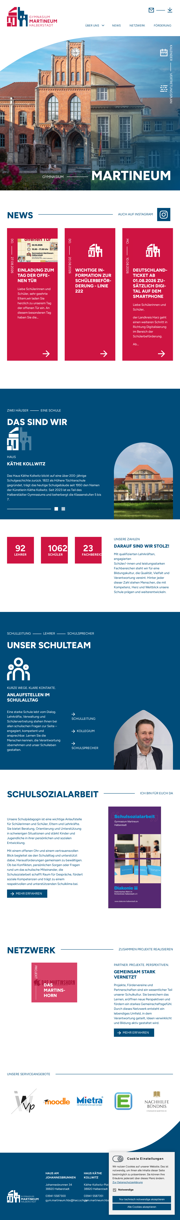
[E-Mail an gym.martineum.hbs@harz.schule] (151, 12)
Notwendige (125, 1189)
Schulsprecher (85, 748)
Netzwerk (137, 25)
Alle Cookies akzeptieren (141, 1206)
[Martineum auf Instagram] (165, 214)
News (116, 25)
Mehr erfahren (29, 893)
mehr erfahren (136, 1032)
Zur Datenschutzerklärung (127, 1182)
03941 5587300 (56, 1196)
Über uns (92, 25)
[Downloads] (170, 12)
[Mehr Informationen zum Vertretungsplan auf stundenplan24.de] (24, 1101)
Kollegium (86, 731)
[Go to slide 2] (63, 509)
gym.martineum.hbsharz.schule (67, 1200)
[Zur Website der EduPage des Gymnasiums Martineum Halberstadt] (123, 1101)
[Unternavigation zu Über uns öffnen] (103, 25)
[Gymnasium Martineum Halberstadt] (32, 17)
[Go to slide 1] (56, 509)
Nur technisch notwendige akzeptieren (142, 1199)
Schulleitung (83, 719)
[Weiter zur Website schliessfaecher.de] (90, 1101)
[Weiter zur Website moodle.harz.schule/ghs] (57, 1101)
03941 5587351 (93, 1196)
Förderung (162, 25)
